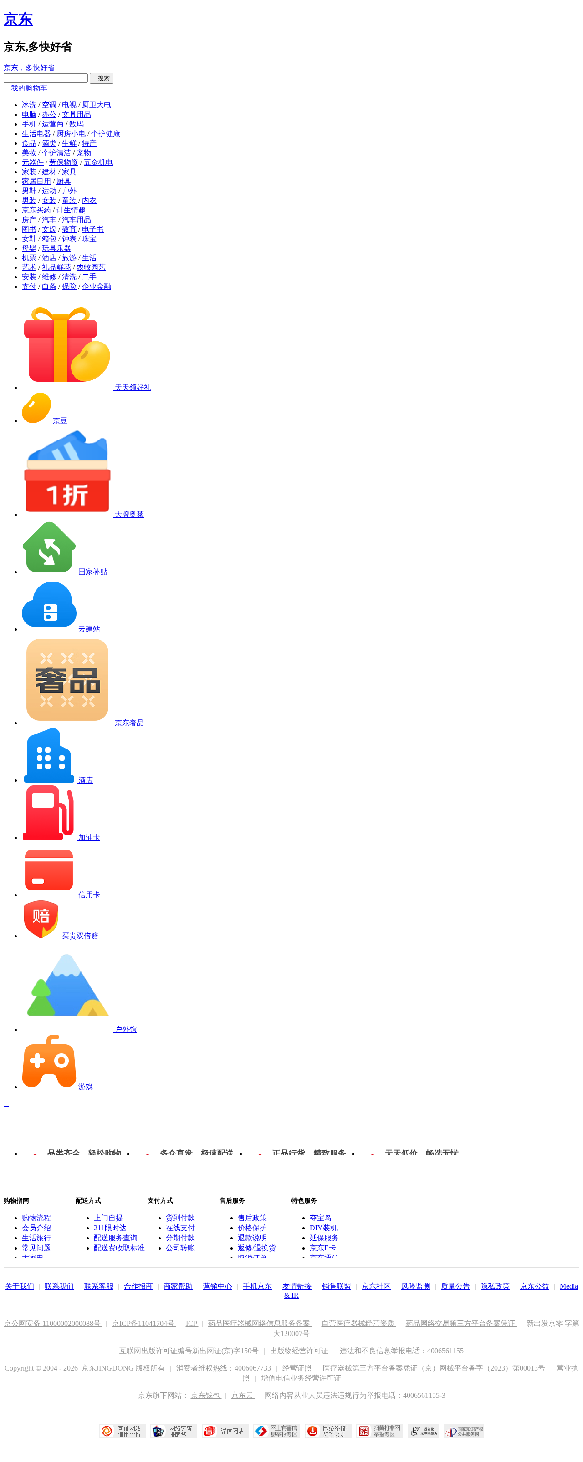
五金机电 (98, 162)
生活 (89, 258)
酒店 (49, 258)
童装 (69, 200)
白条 (49, 286)
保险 (69, 286)
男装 (29, 200)
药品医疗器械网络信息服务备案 (260, 1323)
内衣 (89, 200)
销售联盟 (336, 1286)
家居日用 (36, 181)
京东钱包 (206, 1395)
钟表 (69, 239)
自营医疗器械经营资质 (359, 1323)
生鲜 (69, 143)
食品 (29, 143)
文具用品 (76, 114)
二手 (89, 277)
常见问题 (36, 1248)
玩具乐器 (56, 248)
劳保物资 (63, 162)
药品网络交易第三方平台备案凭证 (461, 1323)
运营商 (53, 124)
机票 (29, 258)
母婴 (29, 248)
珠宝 (89, 239)
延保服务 (324, 1238)
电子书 (93, 229)
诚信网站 (225, 1431)
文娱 (49, 229)
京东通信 (324, 1258)
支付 (29, 286)
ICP (192, 1323)
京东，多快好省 (29, 67)
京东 (18, 19)
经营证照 (297, 1368)
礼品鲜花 (56, 267)
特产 (89, 143)
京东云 (243, 1395)
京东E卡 (323, 1248)
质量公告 (455, 1286)
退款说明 (252, 1238)
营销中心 (217, 1286)
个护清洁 (56, 153)
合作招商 (138, 1286)
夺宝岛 (321, 1218)
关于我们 (19, 1286)
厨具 (63, 181)
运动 (49, 191)
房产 (29, 219)
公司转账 (180, 1248)
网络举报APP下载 (328, 1431)
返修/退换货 (257, 1248)
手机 (29, 124)
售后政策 (252, 1218)
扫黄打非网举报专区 (379, 1431)
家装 (29, 172)
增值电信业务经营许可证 (301, 1378)
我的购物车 (29, 88)
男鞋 (29, 191)
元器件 (33, 162)
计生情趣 (71, 210)
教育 (69, 229)
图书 (29, 229)
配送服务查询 (116, 1238)
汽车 (49, 219)
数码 (76, 124)
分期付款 (180, 1238)
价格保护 (252, 1228)
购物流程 (36, 1218)
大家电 (33, 1258)
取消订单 (252, 1258)
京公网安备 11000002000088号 (53, 1323)
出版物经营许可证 (300, 1351)
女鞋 (29, 239)
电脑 (29, 114)
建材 (49, 172)
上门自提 (108, 1218)
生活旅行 (36, 1238)
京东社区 (376, 1286)
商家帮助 (178, 1286)
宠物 (84, 153)
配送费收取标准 (119, 1248)
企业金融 (96, 286)
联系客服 (98, 1286)
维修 (49, 277)
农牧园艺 (91, 267)
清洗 (69, 277)
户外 (69, 191)
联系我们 (59, 1286)
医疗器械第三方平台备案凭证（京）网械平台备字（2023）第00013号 (435, 1368)
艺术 (29, 267)
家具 (69, 172)
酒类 (49, 143)
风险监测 (415, 1286)
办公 (49, 114)
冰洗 (29, 105)
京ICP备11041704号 (144, 1323)
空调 (49, 105)
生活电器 (36, 133)
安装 (29, 277)
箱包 (49, 239)
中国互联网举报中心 (276, 1431)
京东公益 (534, 1286)
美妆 (29, 153)
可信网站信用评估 (122, 1431)
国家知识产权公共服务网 (464, 1431)
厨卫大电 (96, 105)
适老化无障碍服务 (424, 1431)
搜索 (101, 78)
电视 (69, 105)
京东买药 (36, 210)
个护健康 (105, 133)
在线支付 (180, 1228)
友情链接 (297, 1286)
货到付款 (180, 1218)
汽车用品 (76, 219)
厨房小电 (71, 133)
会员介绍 (36, 1228)
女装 (49, 200)
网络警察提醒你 (173, 1431)
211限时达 (110, 1228)
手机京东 (257, 1286)
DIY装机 (324, 1228)
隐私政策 (495, 1286)
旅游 (69, 258)
